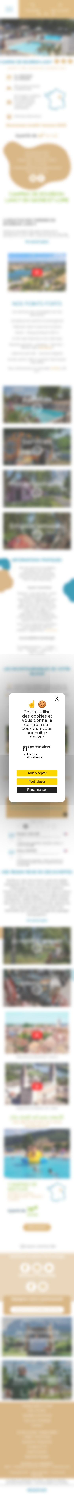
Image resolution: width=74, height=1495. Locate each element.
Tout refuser (37, 781)
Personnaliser (37, 789)
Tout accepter (37, 773)
